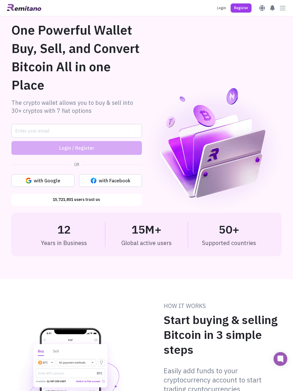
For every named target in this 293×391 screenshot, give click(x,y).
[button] (241, 8)
